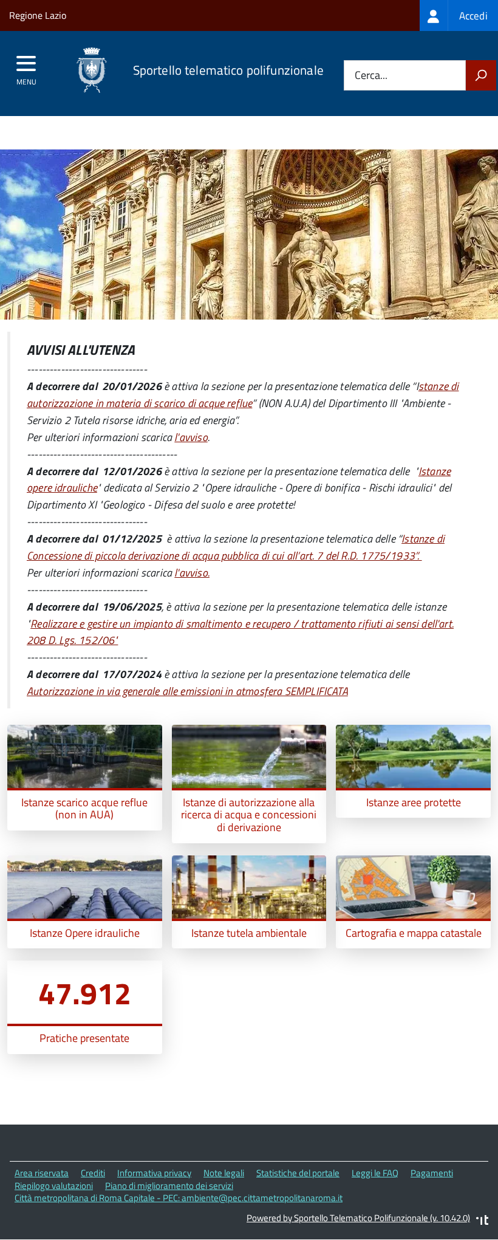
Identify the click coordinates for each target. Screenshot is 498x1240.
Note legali (223, 1173)
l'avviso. (192, 572)
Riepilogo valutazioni (54, 1186)
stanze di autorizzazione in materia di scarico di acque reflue (243, 394)
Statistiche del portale (297, 1173)
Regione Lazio (37, 15)
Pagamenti (432, 1173)
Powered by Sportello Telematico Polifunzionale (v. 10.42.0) (358, 1218)
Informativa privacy (154, 1173)
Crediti (93, 1173)
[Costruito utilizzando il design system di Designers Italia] (482, 1221)
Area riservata (42, 1173)
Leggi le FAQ (375, 1173)
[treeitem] (459, 15)
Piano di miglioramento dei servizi (169, 1186)
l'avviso (190, 437)
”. (236, 547)
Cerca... (371, 75)
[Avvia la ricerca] (481, 75)
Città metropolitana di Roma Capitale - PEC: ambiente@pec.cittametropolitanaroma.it (179, 1198)
